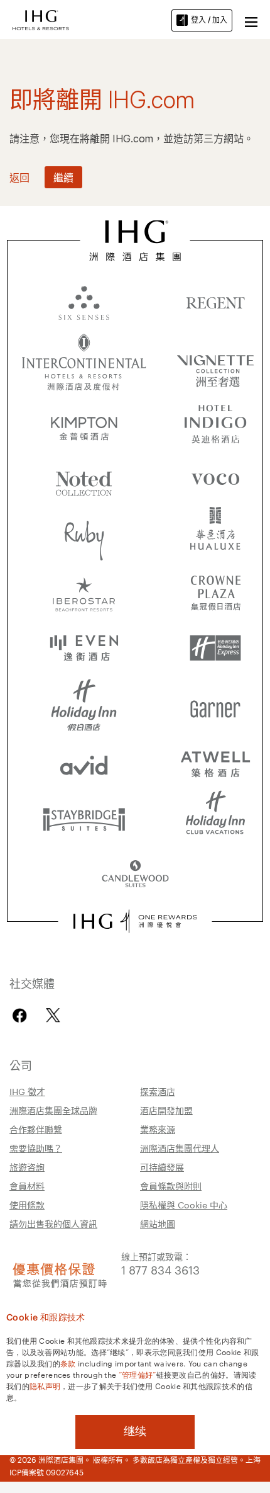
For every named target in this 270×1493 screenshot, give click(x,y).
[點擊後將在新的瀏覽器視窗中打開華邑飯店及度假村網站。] (215, 535)
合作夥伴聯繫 (35, 1129)
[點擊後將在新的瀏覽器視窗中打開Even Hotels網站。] (84, 648)
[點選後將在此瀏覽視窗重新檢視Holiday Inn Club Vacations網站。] (215, 818)
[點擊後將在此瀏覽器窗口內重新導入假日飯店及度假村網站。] (84, 705)
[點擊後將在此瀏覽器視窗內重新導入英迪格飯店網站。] (215, 422)
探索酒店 (157, 1091)
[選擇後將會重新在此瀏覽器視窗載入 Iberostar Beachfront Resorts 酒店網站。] (84, 592)
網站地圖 (157, 1223)
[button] (251, 20)
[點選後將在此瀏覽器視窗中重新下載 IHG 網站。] (135, 240)
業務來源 (157, 1129)
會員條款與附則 (171, 1185)
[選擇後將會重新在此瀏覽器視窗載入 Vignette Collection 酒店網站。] (215, 359)
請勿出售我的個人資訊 (53, 1223)
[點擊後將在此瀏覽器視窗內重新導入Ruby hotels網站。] (84, 535)
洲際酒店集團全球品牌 (53, 1110)
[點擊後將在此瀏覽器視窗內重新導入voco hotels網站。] (215, 478)
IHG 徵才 (27, 1091)
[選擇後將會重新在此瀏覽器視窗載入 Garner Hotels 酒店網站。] (215, 705)
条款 (68, 1362)
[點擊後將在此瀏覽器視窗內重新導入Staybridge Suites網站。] (84, 818)
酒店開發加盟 (166, 1110)
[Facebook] (22, 1015)
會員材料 (27, 1185)
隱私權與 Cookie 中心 (183, 1204)
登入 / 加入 (209, 20)
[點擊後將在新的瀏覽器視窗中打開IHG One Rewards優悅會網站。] (135, 921)
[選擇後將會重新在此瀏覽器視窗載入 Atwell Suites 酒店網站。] (215, 762)
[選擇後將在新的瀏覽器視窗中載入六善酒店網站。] (84, 302)
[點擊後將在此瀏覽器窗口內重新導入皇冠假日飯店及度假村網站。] (215, 592)
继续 (135, 1431)
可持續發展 (162, 1167)
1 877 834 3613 (160, 1269)
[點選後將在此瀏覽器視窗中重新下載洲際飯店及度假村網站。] (84, 362)
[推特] (53, 1015)
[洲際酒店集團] (41, 19)
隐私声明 (45, 1385)
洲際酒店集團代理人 (179, 1148)
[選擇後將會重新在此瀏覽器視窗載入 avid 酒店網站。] (84, 762)
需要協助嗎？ (35, 1148)
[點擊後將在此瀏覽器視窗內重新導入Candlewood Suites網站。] (135, 875)
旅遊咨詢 (27, 1167)
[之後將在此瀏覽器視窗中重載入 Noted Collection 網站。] (84, 478)
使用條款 (27, 1204)
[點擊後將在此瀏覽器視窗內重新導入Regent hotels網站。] (215, 302)
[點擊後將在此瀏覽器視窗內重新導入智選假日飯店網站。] (215, 648)
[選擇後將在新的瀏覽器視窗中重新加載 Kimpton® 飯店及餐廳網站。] (84, 422)
